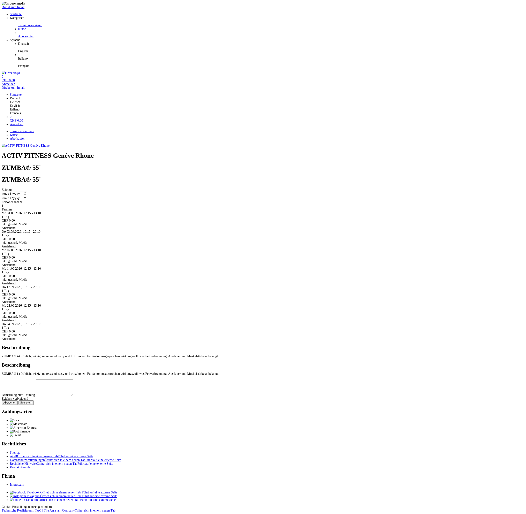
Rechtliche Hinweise (61, 463)
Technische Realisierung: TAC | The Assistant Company (58, 510)
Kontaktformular (20, 467)
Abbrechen (9, 402)
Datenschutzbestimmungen (65, 460)
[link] (271, 44)
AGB (51, 456)
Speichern (26, 402)
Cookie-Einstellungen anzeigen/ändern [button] (27, 506)
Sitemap (15, 452)
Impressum (17, 484)
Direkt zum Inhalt (13, 7)
